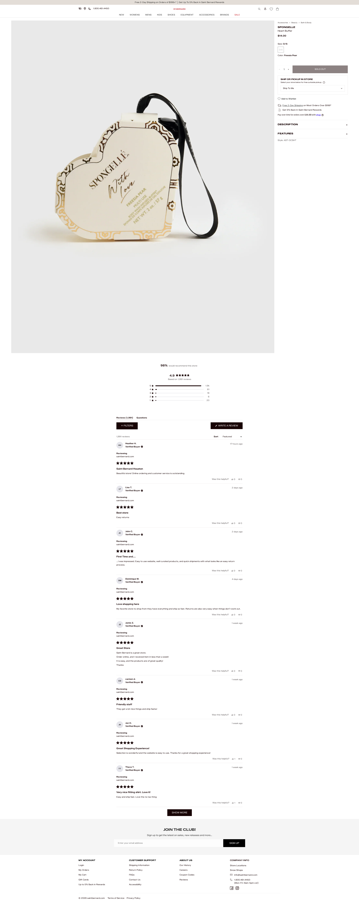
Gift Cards (84, 880)
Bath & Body (306, 23)
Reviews (184, 880)
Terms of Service (116, 898)
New (121, 15)
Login (81, 865)
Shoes (171, 15)
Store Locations (238, 865)
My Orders (84, 870)
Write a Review (230, 426)
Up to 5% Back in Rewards (92, 884)
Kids (159, 15)
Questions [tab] (141, 418)
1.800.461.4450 (242, 880)
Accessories (206, 15)
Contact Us (134, 880)
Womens (135, 15)
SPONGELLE (286, 27)
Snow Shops (236, 870)
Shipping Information (139, 865)
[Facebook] (231, 888)
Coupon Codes (187, 875)
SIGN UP (234, 843)
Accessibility (135, 884)
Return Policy (135, 870)
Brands (224, 15)
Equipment (187, 15)
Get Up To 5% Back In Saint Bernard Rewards (201, 2)
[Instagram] (237, 888)
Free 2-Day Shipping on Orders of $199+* (155, 2)
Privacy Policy (133, 898)
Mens (148, 15)
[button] (179, 385)
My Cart (82, 875)
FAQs (131, 875)
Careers (183, 870)
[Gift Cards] (80, 8)
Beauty (294, 23)
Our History (185, 865)
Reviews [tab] (124, 418)
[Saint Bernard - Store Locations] (84, 8)
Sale (237, 15)
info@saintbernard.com (245, 875)
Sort (216, 436)
